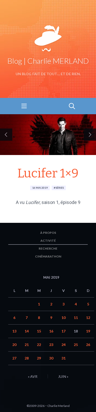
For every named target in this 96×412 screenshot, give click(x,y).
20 (14, 344)
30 (51, 358)
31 (63, 358)
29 (39, 358)
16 (51, 331)
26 (88, 344)
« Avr (32, 376)
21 (27, 344)
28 (27, 358)
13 (14, 331)
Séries (60, 187)
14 (27, 331)
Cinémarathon (48, 256)
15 (39, 331)
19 (88, 331)
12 (88, 317)
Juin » (63, 376)
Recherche (48, 248)
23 (51, 344)
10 (63, 317)
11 (76, 317)
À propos (48, 233)
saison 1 (50, 202)
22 (39, 344)
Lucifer (33, 202)
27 (14, 358)
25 (76, 344)
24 (63, 344)
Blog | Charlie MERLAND (48, 60)
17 (63, 331)
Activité (48, 240)
